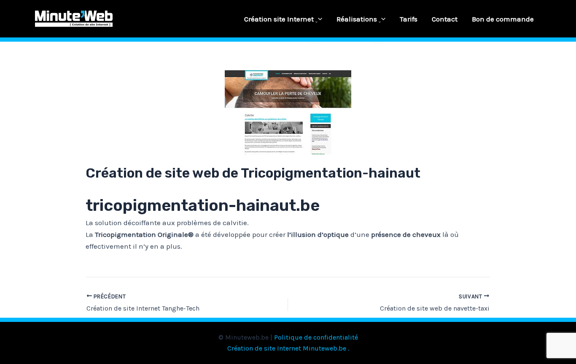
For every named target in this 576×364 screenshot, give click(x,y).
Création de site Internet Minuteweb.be (286, 348)
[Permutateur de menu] (314, 22)
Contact (445, 19)
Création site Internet (279, 19)
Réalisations (356, 19)
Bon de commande (503, 19)
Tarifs (408, 19)
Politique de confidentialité (316, 337)
